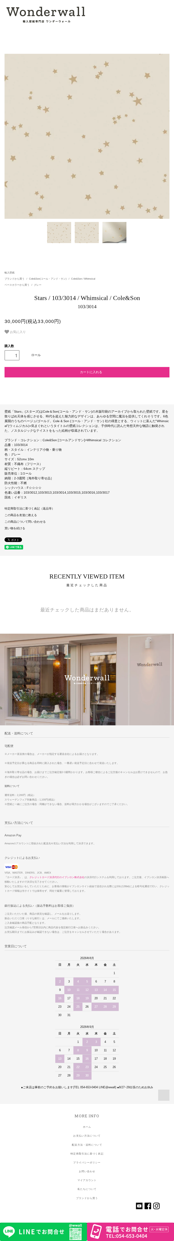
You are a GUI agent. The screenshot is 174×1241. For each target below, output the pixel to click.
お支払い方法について (87, 1135)
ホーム (87, 1126)
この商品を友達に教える (21, 515)
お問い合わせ (87, 1171)
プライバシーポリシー (87, 1162)
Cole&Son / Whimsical (83, 278)
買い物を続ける (15, 528)
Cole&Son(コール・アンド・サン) (48, 278)
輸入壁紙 (9, 272)
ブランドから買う (15, 278)
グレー (37, 284)
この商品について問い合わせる (25, 521)
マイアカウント (87, 1180)
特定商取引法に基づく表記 (86, 1153)
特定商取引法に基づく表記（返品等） (30, 508)
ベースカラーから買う (17, 284)
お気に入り (17, 331)
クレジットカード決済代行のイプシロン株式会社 (56, 877)
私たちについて (87, 1189)
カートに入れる (91, 371)
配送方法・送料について (87, 1144)
